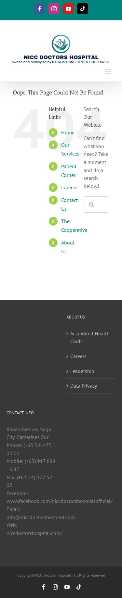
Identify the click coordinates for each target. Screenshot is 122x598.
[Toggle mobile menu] (108, 71)
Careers (69, 187)
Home (68, 132)
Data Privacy (83, 385)
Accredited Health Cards (90, 337)
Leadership (82, 371)
